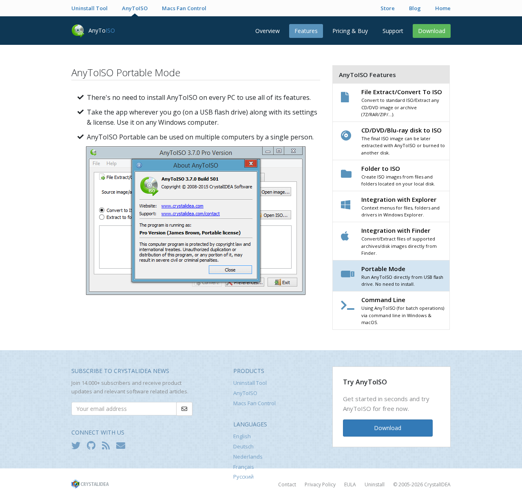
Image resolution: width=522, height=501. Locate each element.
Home (443, 8)
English (242, 436)
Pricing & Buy (350, 31)
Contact (287, 484)
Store (387, 8)
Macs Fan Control (184, 8)
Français (243, 466)
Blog (415, 8)
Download (431, 31)
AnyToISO (135, 8)
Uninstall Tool (89, 8)
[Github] (93, 445)
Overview (267, 31)
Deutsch (243, 446)
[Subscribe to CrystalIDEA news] (122, 445)
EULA (350, 484)
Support (393, 31)
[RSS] (108, 445)
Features (306, 31)
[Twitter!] (77, 445)
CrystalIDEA (437, 484)
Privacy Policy (320, 484)
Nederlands (248, 456)
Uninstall (375, 484)
